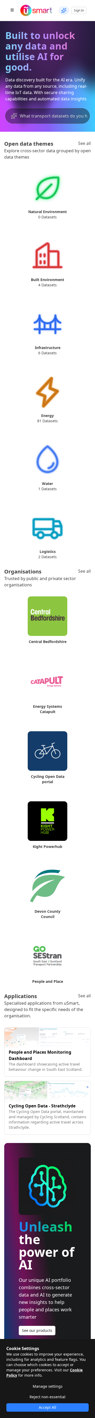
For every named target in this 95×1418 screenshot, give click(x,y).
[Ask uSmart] (64, 10)
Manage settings (48, 1386)
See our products (37, 1330)
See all (84, 143)
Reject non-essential (47, 1396)
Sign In (79, 10)
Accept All (47, 1407)
